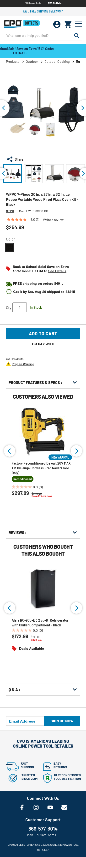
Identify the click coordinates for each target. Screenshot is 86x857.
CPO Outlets (54, 3)
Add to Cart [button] (43, 333)
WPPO (10, 211)
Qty (8, 307)
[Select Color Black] (9, 247)
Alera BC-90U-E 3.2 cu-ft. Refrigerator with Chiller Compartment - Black (40, 622)
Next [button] (76, 451)
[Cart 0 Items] (67, 24)
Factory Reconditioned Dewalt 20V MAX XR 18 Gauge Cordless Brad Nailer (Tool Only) (41, 468)
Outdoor (32, 61)
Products (12, 61)
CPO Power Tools (33, 3)
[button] (12, 173)
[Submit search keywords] (77, 35)
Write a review (53, 219)
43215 (70, 292)
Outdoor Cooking (57, 61)
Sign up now (62, 720)
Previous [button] (10, 451)
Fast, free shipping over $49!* (43, 11)
